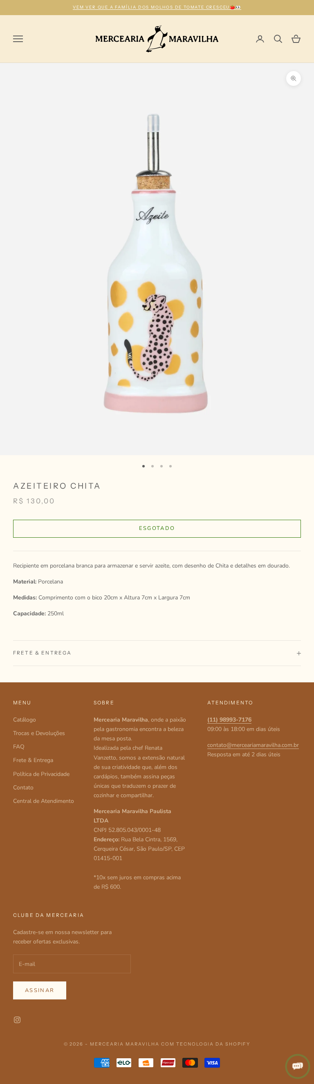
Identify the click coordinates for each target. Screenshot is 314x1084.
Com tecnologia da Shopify (206, 1044)
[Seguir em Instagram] (17, 1020)
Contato (23, 787)
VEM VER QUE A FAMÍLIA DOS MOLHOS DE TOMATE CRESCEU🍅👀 (157, 7)
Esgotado (157, 528)
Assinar (39, 990)
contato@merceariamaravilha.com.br (253, 745)
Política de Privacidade (41, 774)
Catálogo (24, 720)
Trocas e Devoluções (39, 733)
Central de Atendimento (43, 801)
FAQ (19, 747)
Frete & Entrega (33, 760)
